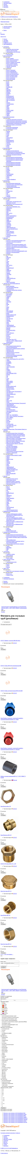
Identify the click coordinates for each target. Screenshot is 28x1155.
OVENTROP (9, 137)
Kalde (7, 258)
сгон (3, 1063)
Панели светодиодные (11, 50)
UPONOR (8, 225)
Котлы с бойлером (10, 70)
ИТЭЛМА (8, 412)
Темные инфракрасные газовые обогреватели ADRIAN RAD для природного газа (14, 515)
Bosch (7, 83)
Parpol (7, 171)
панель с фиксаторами (7, 1059)
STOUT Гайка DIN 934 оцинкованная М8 (11, 665)
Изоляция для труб (11, 202)
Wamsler (8, 196)
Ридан (7, 146)
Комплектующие (7, 343)
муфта (3, 1054)
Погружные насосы (11, 480)
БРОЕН (8, 329)
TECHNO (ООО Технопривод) (14, 391)
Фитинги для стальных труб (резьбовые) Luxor (14, 1114)
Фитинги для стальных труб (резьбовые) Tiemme (15, 1119)
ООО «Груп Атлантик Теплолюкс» (14, 416)
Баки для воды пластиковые (13, 437)
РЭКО (7, 114)
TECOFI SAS (9, 318)
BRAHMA (8, 547)
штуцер (4, 1076)
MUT (7, 308)
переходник (5, 1060)
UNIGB (8, 463)
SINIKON (8, 221)
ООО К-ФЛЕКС (10, 232)
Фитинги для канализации (12, 252)
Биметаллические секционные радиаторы (16, 120)
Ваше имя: (3, 961)
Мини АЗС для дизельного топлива (15, 571)
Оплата (5, 4)
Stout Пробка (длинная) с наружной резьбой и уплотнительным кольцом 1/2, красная (12, 749)
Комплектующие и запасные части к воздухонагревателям (15, 542)
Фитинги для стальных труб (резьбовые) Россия (15, 1122)
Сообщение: (4, 966)
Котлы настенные (10, 79)
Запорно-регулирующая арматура (11, 283)
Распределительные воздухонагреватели (16, 536)
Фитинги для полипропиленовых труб (15, 240)
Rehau (7, 94)
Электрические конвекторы (13, 187)
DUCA (8, 486)
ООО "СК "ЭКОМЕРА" (12, 415)
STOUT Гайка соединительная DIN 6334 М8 (11, 690)
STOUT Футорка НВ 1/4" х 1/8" (8, 863)
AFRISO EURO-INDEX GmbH (13, 455)
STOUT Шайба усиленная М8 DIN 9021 (10, 640)
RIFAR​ (8, 139)
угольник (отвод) (6, 1067)
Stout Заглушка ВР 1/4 (6, 944)
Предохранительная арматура (13, 346)
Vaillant (8, 105)
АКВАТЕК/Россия (10, 227)
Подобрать (3, 1107)
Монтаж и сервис (7, 1139)
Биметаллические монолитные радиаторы (16, 122)
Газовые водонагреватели (12, 150)
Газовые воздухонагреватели (10, 532)
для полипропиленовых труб (9, 1016)
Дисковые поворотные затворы (14, 290)
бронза (3, 1034)
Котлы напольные (10, 78)
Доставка (5, 5)
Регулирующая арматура (12, 287)
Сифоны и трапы (10, 554)
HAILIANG (9, 208)
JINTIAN (8, 210)
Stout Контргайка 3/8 (6, 806)
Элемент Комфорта (11, 179)
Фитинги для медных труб (12, 249)
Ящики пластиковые (11, 448)
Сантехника (6, 551)
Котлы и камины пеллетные (13, 62)
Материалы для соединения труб (14, 204)
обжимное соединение (7, 1083)
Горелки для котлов (11, 66)
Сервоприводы (10, 288)
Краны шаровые (10, 286)
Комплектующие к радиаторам (13, 124)
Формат (8, 236)
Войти (5, 30)
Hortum (8, 374)
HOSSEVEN (9, 191)
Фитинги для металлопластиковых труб (16, 244)
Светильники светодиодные (13, 51)
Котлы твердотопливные (12, 59)
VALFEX (8, 144)
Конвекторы (6, 180)
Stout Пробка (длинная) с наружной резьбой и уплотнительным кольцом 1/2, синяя (12, 719)
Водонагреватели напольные (13, 165)
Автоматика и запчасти (12, 65)
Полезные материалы (8, 578)
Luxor (7, 135)
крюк (3, 1053)
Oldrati (7, 458)
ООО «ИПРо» (9, 417)
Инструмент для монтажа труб (13, 201)
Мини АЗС (6, 568)
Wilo (7, 504)
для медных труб (6, 1023)
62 (5, 954)
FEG (7, 189)
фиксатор (4, 1070)
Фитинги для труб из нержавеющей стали (16, 251)
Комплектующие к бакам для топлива (15, 441)
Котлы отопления (7, 55)
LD (7, 260)
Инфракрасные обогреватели (10, 511)
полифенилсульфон (7, 1033)
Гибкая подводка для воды (12, 352)
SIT (7, 101)
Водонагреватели (7, 148)
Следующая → (9, 954)
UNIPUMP (9, 500)
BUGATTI (8, 295)
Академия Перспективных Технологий (16, 403)
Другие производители (12, 228)
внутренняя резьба (6, 1080)
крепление (4, 1049)
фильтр (3, 1072)
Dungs (7, 84)
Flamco (8, 300)
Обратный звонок (5, 21)
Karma (7, 192)
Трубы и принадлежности (9, 197)
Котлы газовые (10, 58)
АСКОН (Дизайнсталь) (12, 407)
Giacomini (8, 301)
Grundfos (8, 489)
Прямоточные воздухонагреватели (14, 534)
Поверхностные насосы (12, 478)
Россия (8, 281)
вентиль (4, 1038)
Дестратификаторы (11, 539)
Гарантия (5, 1140)
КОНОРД (8, 111)
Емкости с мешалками (11, 452)
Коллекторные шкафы (11, 356)
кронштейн (5, 1051)
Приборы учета (10, 349)
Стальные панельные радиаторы (14, 119)
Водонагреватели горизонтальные (14, 158)
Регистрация (6, 27)
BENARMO (9, 294)
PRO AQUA (9, 213)
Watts (7, 106)
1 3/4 (3, 1100)
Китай (7, 230)
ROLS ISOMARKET (11, 215)
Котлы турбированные (11, 72)
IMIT (7, 88)
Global (7, 132)
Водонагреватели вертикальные (14, 157)
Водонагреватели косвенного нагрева (15, 153)
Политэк (8, 234)
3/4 (2, 1095)
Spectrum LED (9, 54)
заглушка (4, 1043)
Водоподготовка (10, 353)
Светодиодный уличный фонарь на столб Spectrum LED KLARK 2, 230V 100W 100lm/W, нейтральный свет (14, 608)
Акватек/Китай (10, 325)
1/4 (2, 1090)
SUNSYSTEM (9, 174)
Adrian (7, 360)
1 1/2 (3, 1097)
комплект (4, 1046)
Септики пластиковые (11, 446)
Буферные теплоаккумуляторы (13, 154)
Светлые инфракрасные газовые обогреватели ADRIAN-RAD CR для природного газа (15, 519)
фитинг (4, 1073)
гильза (3, 1041)
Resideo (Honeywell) (11, 314)
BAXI (7, 81)
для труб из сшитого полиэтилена (10, 1017)
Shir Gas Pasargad (10, 100)
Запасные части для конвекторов (14, 184)
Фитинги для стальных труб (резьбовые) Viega (14, 1120)
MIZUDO (8, 91)
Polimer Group (9, 459)
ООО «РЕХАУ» (10, 231)
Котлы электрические (11, 61)
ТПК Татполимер (10, 282)
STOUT (8, 102)
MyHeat (8, 92)
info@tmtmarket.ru (13, 16)
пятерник (4, 1062)
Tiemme (8, 273)
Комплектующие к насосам (13, 481)
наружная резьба (6, 1082)
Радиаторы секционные (12, 127)
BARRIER (8, 363)
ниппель (4, 1056)
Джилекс (8, 508)
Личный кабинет (7, 26)
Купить (3, 611)
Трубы (7, 200)
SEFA (7, 460)
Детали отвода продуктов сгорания (15, 543)
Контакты (5, 7)
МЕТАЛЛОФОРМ (10, 473)
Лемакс (8, 113)
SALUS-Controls (10, 98)
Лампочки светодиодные (12, 49)
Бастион (8, 327)
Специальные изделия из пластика (14, 451)
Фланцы (8, 253)
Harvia (7, 564)
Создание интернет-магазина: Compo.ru (10, 1133)
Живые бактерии (10, 471)
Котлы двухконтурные (11, 76)
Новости (5, 1143)
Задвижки (8, 291)
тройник (4, 1064)
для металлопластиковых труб (9, 1018)
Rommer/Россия (10, 97)
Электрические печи (11, 562)
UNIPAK (8, 223)
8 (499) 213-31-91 (5, 16)
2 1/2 (3, 1103)
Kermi (7, 133)
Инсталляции (9, 555)
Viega (7, 275)
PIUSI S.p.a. (9, 573)
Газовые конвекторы (11, 186)
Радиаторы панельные (11, 128)
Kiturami (8, 89)
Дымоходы (9, 67)
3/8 (2, 1093)
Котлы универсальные (11, 63)
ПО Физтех (9, 418)
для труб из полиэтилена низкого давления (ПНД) (14, 1021)
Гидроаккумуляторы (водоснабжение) (15, 434)
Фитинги (5, 238)
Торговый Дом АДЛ (11, 339)
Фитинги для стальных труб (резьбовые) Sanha (14, 1117)
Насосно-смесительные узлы (13, 482)
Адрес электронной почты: (7, 963)
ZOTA (7, 109)
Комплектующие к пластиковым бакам (15, 438)
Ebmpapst (8, 529)
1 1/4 (3, 1099)
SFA (7, 494)
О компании (6, 1)
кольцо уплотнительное (8, 1044)
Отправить (3, 967)
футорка (4, 1075)
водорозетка (5, 1040)
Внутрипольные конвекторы (13, 183)
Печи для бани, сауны (8, 559)
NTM (7, 264)
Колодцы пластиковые (11, 447)
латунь (3, 1030)
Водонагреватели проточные (13, 162)
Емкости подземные (11, 450)
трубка (3, 1066)
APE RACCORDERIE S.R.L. (13, 206)
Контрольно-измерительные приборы (15, 348)
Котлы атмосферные (11, 71)
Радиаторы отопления (8, 117)
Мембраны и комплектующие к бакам (15, 435)
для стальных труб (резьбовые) (9, 1020)
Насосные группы (10, 484)
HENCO (8, 209)
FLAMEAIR (9, 87)
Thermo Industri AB (11, 394)
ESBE (7, 85)
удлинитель (5, 1069)
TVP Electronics (10, 104)
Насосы (5, 476)
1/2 (2, 1092)
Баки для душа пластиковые (13, 442)
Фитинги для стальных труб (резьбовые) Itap (14, 1113)
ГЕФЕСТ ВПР (9, 110)
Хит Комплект (9, 426)
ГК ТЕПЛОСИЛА (10, 330)
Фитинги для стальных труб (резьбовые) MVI (14, 1115)
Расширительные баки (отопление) (14, 433)
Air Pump (8, 361)
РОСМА (8, 336)
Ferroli (7, 169)
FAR (7, 299)
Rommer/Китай (10, 96)
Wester (7, 107)
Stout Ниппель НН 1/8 (6, 835)
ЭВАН (8, 115)
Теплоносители (10, 351)
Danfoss (8, 131)
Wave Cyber (9, 400)
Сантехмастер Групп (11, 235)
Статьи (5, 1144)
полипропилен (5, 1028)
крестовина (5, 1050)
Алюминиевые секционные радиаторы (15, 123)
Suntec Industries (10, 498)
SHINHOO (9, 495)
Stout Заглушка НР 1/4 (6, 891)
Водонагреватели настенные (13, 163)
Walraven (8, 226)
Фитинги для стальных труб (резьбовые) (16, 245)
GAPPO (8, 370)
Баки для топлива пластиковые (14, 439)
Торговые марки (7, 3)
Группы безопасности (11, 347)
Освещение (6, 46)
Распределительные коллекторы (14, 355)
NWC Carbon (9, 381)
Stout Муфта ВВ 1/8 (5, 915)
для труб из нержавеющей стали (10, 1024)
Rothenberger (9, 218)
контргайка (5, 1047)
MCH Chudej (9, 558)
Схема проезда (4, 1153)
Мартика (8, 472)
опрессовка (5, 1085)
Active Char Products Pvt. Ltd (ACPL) (15, 359)
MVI (7, 136)
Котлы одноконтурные (11, 75)
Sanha (7, 219)
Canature (8, 365)
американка (5, 1037)
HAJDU (8, 170)
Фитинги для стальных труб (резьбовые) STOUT (15, 1118)
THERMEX (9, 175)
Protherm (8, 93)
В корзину (3, 649)
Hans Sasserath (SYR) (11, 373)
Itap (7, 256)
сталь (3, 1031)
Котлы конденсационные (12, 74)
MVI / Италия (9, 310)
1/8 (2, 1089)
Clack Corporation (10, 366)
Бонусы (5, 1141)
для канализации (6, 1026)
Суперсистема (9, 424)
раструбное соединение (8, 1086)
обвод (3, 1057)
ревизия (4, 1077)
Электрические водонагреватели (14, 152)
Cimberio (8, 296)
